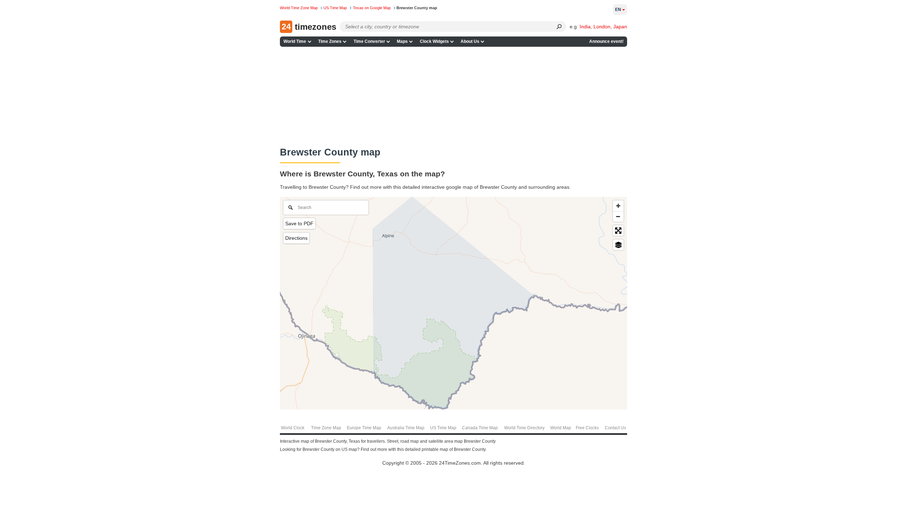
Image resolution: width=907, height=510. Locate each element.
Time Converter (369, 41)
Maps (402, 41)
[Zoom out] (618, 216)
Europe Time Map (364, 427)
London (601, 26)
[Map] (453, 303)
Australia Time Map (405, 427)
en (618, 9)
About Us (470, 41)
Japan (620, 26)
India (585, 26)
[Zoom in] (618, 205)
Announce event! (606, 41)
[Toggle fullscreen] (618, 230)
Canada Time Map (480, 427)
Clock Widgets (434, 41)
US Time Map (443, 427)
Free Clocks (587, 427)
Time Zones (330, 41)
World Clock (292, 427)
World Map (560, 427)
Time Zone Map (326, 427)
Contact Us (615, 427)
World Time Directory (524, 427)
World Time (294, 41)
